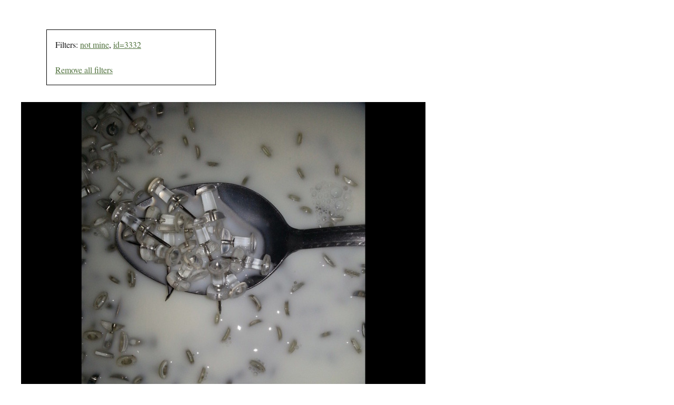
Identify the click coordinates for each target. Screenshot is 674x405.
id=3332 (127, 44)
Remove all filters (84, 69)
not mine (94, 44)
